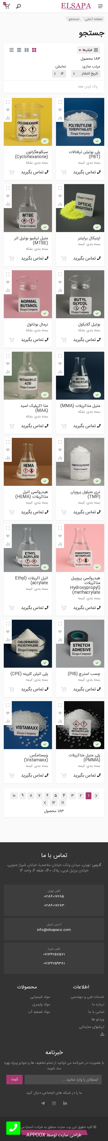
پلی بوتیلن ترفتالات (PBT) (84, 154)
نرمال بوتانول (37, 324)
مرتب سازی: (91, 67)
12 (53, 803)
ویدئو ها (97, 1019)
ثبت (14, 1079)
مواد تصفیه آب (39, 1012)
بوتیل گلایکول (89, 324)
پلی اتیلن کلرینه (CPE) (29, 674)
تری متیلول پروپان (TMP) (85, 494)
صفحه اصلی (93, 19)
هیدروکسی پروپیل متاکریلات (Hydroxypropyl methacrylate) (85, 585)
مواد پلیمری (41, 1004)
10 (14, 796)
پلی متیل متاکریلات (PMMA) (84, 758)
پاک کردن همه (87, 86)
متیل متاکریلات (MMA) (80, 406)
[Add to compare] (60, 118)
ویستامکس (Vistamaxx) (36, 758)
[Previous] (96, 795)
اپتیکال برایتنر (89, 238)
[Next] (45, 802)
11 (62, 803)
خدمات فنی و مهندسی (87, 997)
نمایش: (60, 67)
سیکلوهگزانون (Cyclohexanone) (31, 154)
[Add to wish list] (60, 110)
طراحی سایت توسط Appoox (54, 1135)
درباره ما (98, 1004)
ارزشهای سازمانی (91, 1027)
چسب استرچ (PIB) (84, 674)
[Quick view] (60, 102)
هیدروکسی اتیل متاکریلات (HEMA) (31, 494)
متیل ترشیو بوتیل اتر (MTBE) (31, 241)
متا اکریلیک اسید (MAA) (34, 408)
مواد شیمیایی (40, 997)
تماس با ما (96, 1012)
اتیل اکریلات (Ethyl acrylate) (31, 580)
